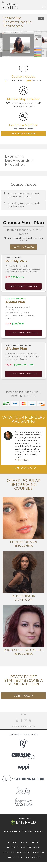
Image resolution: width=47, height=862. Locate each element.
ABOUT (24, 842)
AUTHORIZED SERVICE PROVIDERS (23, 847)
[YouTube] (30, 720)
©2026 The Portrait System (23, 726)
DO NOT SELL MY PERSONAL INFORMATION (23, 852)
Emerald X (15, 831)
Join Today (23, 695)
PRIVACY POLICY (32, 857)
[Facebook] (21, 720)
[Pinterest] (25, 720)
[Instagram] (17, 720)
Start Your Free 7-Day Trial (23, 286)
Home (23, 714)
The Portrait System (9, 5)
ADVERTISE (13, 842)
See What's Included (24, 247)
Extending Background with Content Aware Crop (22, 195)
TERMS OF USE (15, 857)
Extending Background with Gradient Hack (22, 205)
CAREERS (35, 842)
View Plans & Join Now (24, 134)
